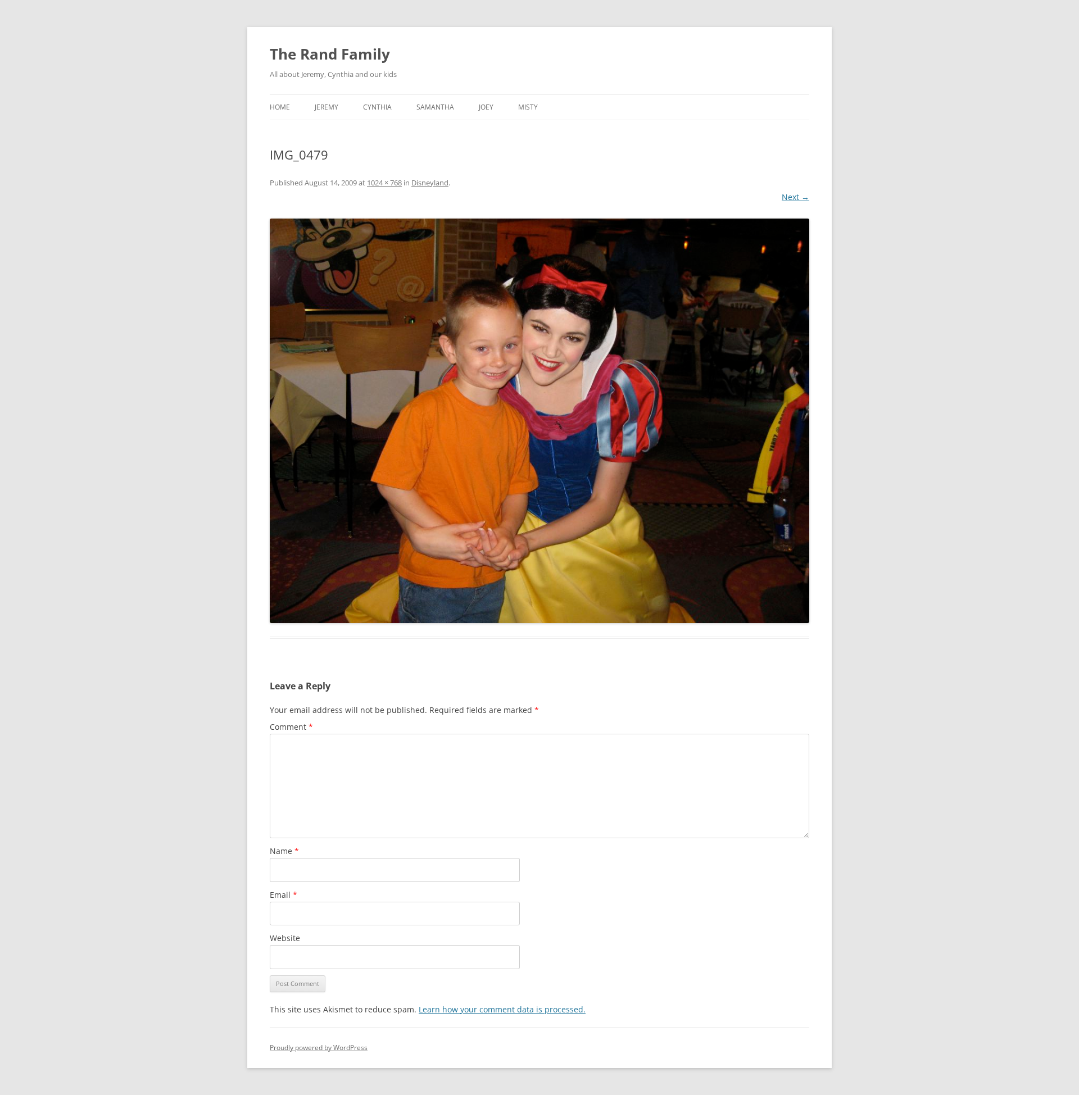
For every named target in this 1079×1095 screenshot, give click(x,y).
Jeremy (326, 107)
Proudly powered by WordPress (319, 1047)
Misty (528, 107)
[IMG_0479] (539, 421)
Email (283, 894)
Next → (795, 197)
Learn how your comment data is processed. (502, 1009)
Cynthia (377, 107)
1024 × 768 (384, 183)
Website (285, 938)
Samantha (435, 107)
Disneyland (429, 183)
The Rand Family (330, 54)
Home (280, 107)
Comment (291, 726)
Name (284, 851)
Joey (486, 107)
